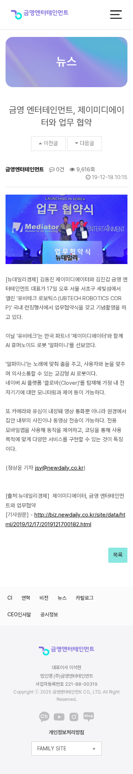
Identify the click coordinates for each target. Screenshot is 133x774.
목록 (118, 555)
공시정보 (49, 614)
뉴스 (62, 598)
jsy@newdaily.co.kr (59, 468)
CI (9, 598)
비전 (44, 598)
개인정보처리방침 (66, 732)
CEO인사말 (19, 614)
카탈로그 (84, 598)
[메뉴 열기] (116, 14)
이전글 (51, 143)
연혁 (25, 598)
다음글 (87, 143)
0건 (59, 169)
